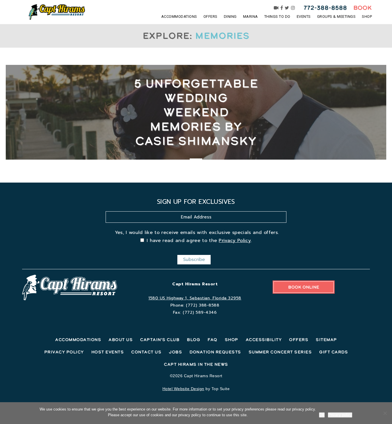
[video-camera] (276, 8)
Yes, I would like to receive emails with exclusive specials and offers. (197, 232)
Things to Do (277, 16)
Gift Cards (333, 352)
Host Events (107, 352)
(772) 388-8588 (202, 305)
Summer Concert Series (280, 352)
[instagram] (293, 8)
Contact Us (146, 352)
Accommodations (179, 16)
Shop (367, 16)
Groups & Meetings (336, 16)
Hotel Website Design (183, 388)
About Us (120, 339)
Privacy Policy (235, 240)
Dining (230, 16)
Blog (193, 339)
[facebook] (281, 8)
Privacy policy (340, 415)
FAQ (212, 339)
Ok (321, 415)
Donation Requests (215, 352)
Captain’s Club (159, 339)
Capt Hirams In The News (196, 364)
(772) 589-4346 (200, 312)
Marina (250, 16)
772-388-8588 (325, 8)
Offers (210, 16)
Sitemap (326, 339)
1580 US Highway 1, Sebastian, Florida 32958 (194, 298)
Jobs (175, 352)
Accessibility (264, 339)
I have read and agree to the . (199, 240)
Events (304, 16)
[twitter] (287, 8)
